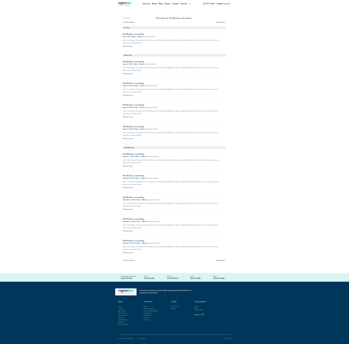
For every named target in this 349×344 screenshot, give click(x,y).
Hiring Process (175, 306)
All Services (147, 320)
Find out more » (128, 46)
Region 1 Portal (122, 311)
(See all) (153, 36)
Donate (184, 3)
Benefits (173, 308)
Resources (121, 317)
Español (226, 3)
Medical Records (122, 320)
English (220, 3)
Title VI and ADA (122, 315)
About (154, 3)
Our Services (148, 301)
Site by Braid (227, 338)
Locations (120, 308)
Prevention (146, 317)
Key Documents (122, 313)
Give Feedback (199, 310)
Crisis (145, 306)
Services (146, 3)
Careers (175, 3)
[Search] (189, 4)
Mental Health (147, 313)
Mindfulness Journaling (133, 34)
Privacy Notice (142, 338)
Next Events (221, 22)
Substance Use (148, 315)
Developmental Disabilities (151, 311)
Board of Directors (123, 324)
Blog (161, 3)
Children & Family (148, 308)
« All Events (127, 18)
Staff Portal (121, 322)
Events (167, 3)
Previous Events (128, 22)
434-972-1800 (209, 3)
